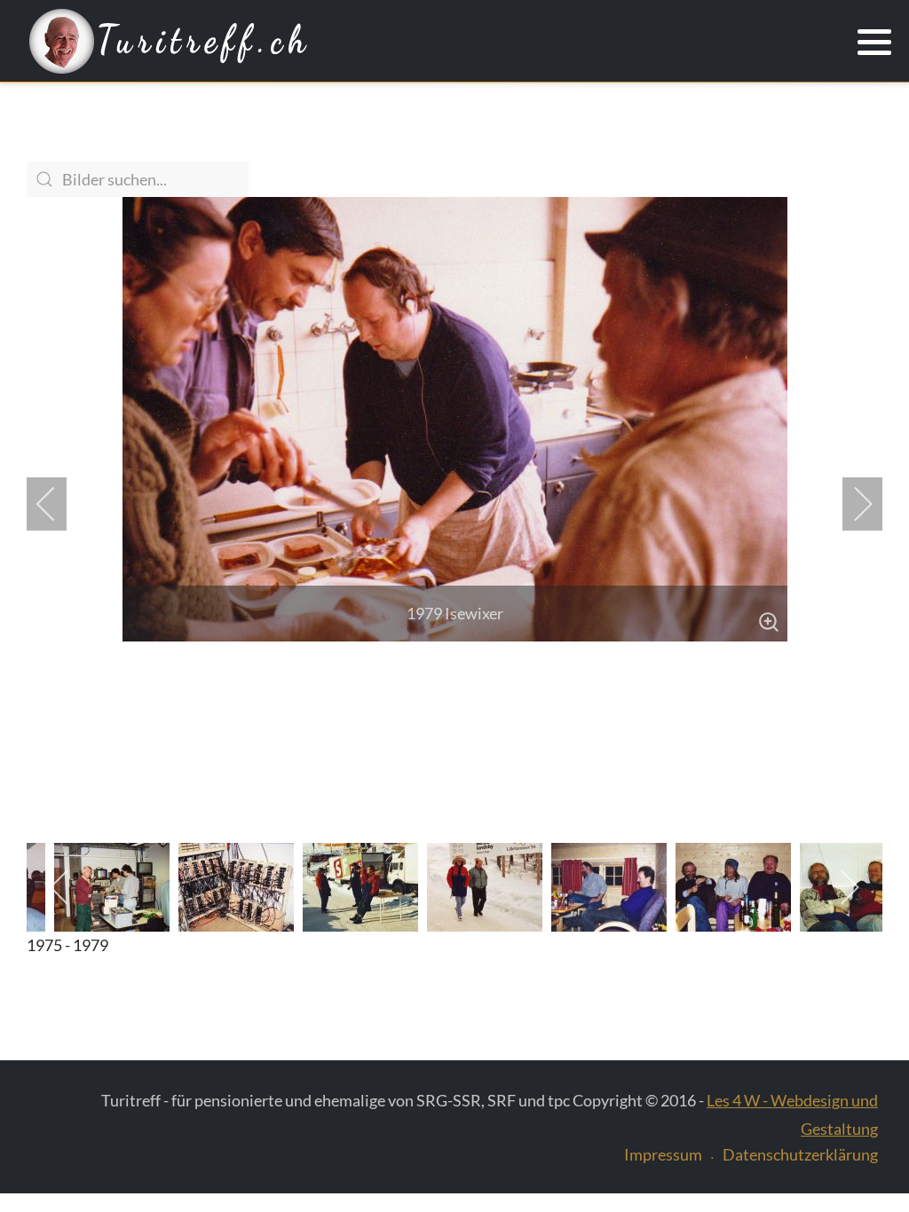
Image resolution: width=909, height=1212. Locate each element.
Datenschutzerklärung (800, 1154)
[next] (851, 504)
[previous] (58, 504)
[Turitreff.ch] (168, 41)
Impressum (663, 1154)
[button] (874, 42)
